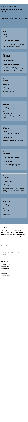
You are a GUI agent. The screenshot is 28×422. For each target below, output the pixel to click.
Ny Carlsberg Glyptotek (5, 250)
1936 (25, 18)
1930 (11, 18)
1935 (20, 18)
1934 (16, 18)
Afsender (5, 34)
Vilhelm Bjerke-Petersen (14, 2)
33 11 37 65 (4, 270)
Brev (4, 54)
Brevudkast (5, 30)
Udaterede (5, 18)
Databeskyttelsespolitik (5, 275)
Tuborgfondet (3, 254)
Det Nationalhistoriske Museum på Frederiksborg (10, 252)
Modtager (5, 38)
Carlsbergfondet (4, 245)
